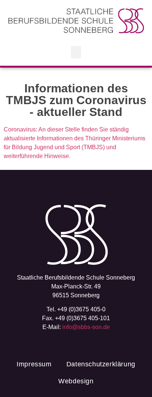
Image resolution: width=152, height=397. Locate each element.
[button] (76, 52)
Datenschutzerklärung (100, 364)
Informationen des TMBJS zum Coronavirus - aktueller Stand (76, 100)
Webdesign (75, 381)
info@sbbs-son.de (86, 327)
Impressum (34, 364)
